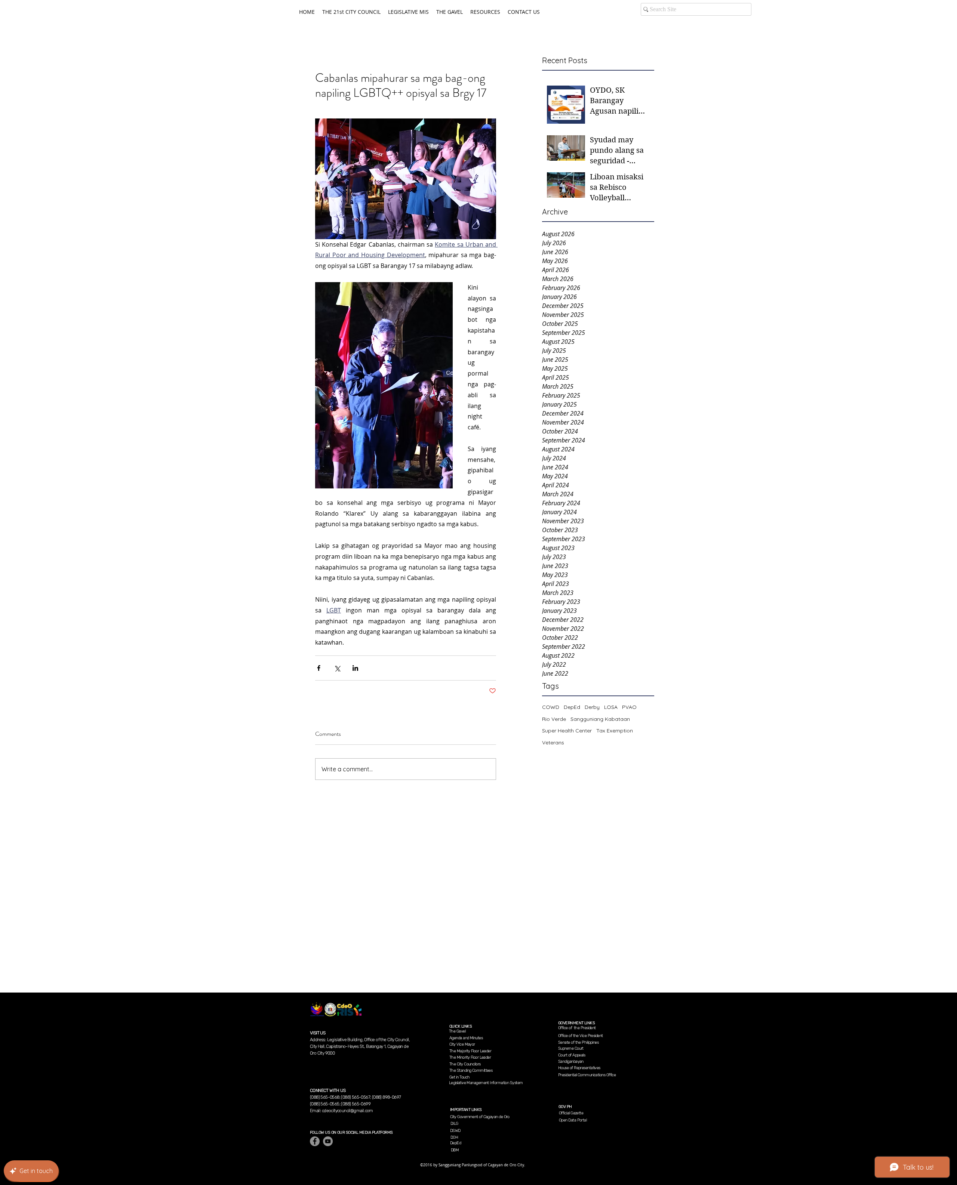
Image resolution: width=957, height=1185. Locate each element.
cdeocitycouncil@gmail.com (347, 1110)
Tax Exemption (614, 730)
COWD (550, 707)
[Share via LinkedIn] (355, 668)
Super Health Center (567, 730)
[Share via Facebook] (318, 668)
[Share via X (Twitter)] (337, 668)
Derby (592, 707)
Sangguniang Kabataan (600, 719)
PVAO (629, 707)
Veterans (553, 742)
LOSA (611, 707)
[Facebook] (315, 1141)
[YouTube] (328, 1141)
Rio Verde (554, 719)
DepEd (572, 707)
